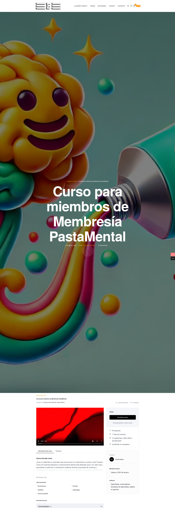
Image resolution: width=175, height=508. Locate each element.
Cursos (75, 181)
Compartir (135, 403)
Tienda (92, 6)
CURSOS (112, 6)
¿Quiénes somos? (80, 6)
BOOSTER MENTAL (88, 245)
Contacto (121, 6)
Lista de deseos (123, 403)
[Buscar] (131, 5)
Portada (69, 181)
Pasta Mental (60, 402)
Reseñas (58, 451)
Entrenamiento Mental (49, 402)
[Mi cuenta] (128, 5)
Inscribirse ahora (122, 417)
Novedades (102, 6)
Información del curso (45, 451)
